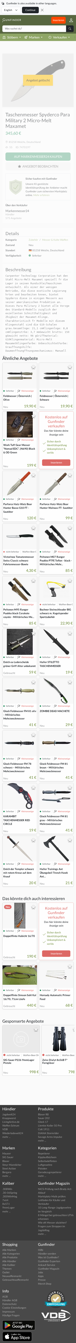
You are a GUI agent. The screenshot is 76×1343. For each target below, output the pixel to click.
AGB (5, 1296)
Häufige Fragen (10, 1315)
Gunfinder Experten (49, 1261)
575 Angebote (13, 218)
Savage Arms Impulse (50, 1136)
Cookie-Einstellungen (14, 1307)
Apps (41, 1276)
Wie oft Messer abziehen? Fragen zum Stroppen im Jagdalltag (52, 1226)
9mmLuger (8, 1207)
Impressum (8, 1311)
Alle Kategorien (11, 1253)
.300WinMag (9, 1196)
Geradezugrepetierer (50, 1172)
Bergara (6, 1172)
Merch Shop (44, 1283)
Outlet (6, 1272)
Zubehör (33, 239)
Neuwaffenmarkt (11, 1276)
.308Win (7, 1189)
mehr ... (6, 1136)
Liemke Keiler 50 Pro (50, 1125)
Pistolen (42, 1168)
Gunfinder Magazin (48, 1268)
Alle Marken (9, 1249)
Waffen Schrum (10, 1125)
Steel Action (9, 1168)
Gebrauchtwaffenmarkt (15, 1279)
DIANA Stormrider (48, 1133)
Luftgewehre (45, 1164)
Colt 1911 (43, 1129)
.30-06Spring (9, 1192)
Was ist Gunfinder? (48, 1257)
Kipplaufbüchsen (47, 1157)
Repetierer (44, 1153)
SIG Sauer (7, 1157)
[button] (70, 20)
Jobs (40, 1272)
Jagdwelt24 (9, 1114)
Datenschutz (9, 1304)
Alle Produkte (10, 1257)
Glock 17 (43, 1121)
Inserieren (58, 20)
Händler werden (47, 1253)
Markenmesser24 (17, 211)
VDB (5, 1129)
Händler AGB (9, 1300)
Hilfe (40, 1249)
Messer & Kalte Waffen (55, 239)
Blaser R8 (43, 1114)
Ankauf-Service (46, 1264)
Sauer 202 (44, 1118)
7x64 (5, 1200)
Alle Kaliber (8, 1264)
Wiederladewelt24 (12, 1133)
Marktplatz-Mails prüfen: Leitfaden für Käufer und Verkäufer (52, 1200)
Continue (30, 10)
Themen (6, 1268)
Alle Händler (9, 1261)
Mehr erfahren (41, 195)
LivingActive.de (10, 1121)
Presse (42, 1279)
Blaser (5, 1161)
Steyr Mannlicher (11, 1164)
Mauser (6, 1153)
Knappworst (9, 1118)
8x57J (6, 1203)
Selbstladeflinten (47, 1161)
